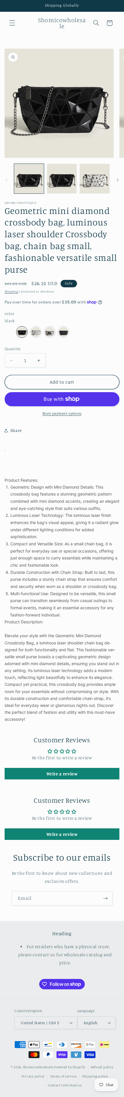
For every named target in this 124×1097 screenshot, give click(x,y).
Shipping (11, 291)
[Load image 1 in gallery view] (29, 178)
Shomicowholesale (38, 1067)
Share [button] (16, 430)
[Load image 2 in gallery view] (62, 178)
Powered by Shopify (69, 1067)
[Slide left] (6, 180)
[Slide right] (117, 180)
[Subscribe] (105, 898)
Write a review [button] (62, 774)
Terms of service (63, 1076)
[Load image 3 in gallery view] (94, 178)
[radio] (22, 332)
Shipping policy (95, 1076)
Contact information (65, 1085)
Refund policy (102, 1067)
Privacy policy (33, 1076)
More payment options (62, 413)
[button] (12, 23)
